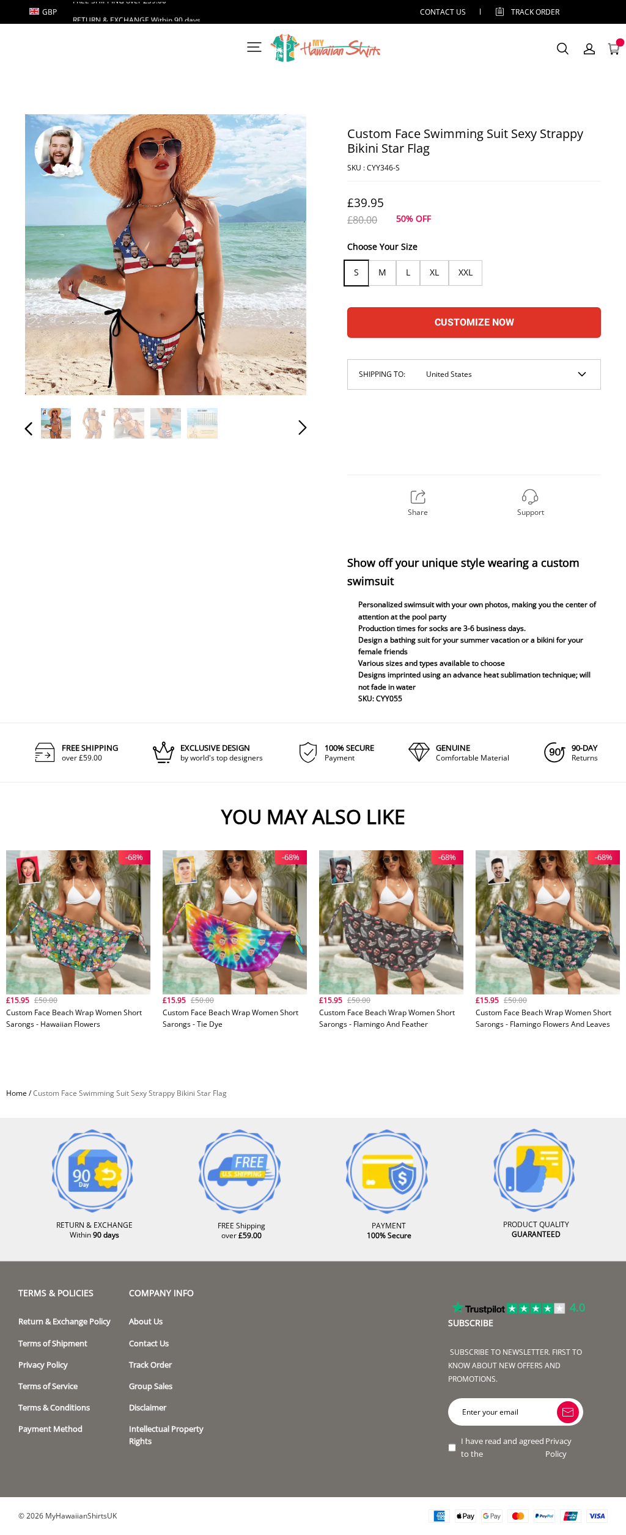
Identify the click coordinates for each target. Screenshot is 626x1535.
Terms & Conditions (54, 1407)
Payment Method (50, 1429)
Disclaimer (147, 1407)
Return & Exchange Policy (64, 1321)
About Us (146, 1321)
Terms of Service (48, 1386)
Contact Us (149, 1343)
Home (16, 1093)
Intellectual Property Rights (166, 1435)
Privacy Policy (43, 1365)
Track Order (535, 12)
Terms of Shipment (52, 1343)
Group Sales (150, 1386)
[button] (53, 255)
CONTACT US (443, 12)
